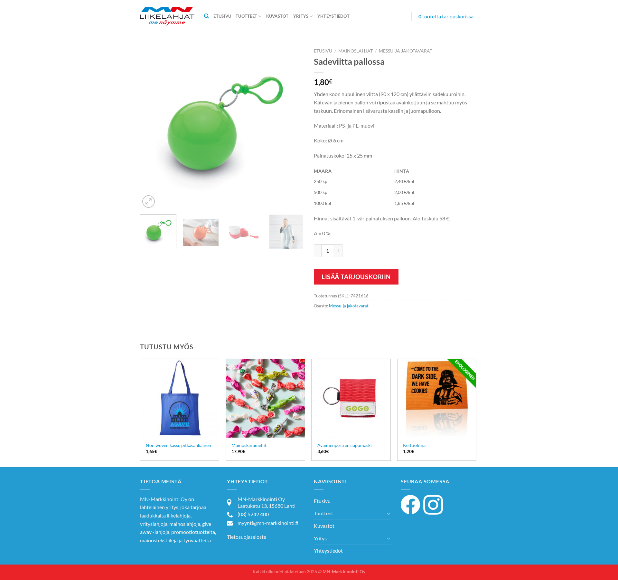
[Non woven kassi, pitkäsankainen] (179, 398)
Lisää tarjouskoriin (356, 276)
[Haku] (206, 16)
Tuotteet (246, 16)
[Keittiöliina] (437, 398)
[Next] (293, 127)
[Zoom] (148, 201)
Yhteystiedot (333, 16)
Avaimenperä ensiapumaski (344, 445)
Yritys (301, 16)
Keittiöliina (414, 445)
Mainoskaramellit (249, 445)
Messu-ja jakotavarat (405, 50)
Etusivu (222, 16)
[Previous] (151, 127)
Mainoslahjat (355, 50)
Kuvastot (277, 16)
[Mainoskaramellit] (265, 398)
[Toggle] (388, 513)
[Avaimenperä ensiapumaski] (351, 398)
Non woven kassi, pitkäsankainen (178, 445)
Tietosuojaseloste (246, 537)
